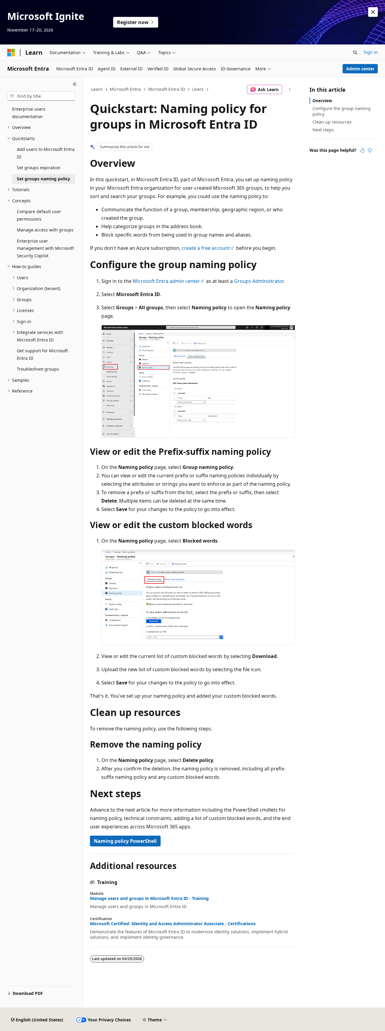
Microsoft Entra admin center (166, 281)
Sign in (371, 52)
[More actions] (290, 89)
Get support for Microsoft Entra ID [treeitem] (42, 354)
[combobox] (41, 96)
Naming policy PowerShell (125, 841)
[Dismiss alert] (373, 12)
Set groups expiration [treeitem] (38, 167)
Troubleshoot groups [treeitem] (38, 369)
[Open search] (355, 52)
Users (198, 89)
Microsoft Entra (125, 89)
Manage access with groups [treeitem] (45, 230)
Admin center (360, 69)
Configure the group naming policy (342, 111)
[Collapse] (74, 84)
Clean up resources (332, 122)
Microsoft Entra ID (166, 89)
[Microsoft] (11, 53)
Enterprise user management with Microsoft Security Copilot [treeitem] (45, 248)
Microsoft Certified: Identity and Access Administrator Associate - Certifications (173, 923)
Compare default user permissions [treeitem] (39, 215)
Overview (322, 100)
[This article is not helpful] (369, 150)
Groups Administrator (258, 281)
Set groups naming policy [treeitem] (43, 179)
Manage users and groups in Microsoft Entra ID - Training (149, 898)
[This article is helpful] (362, 150)
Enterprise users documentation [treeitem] (28, 112)
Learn (97, 89)
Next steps (323, 130)
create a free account (206, 248)
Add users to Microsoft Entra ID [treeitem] (46, 153)
